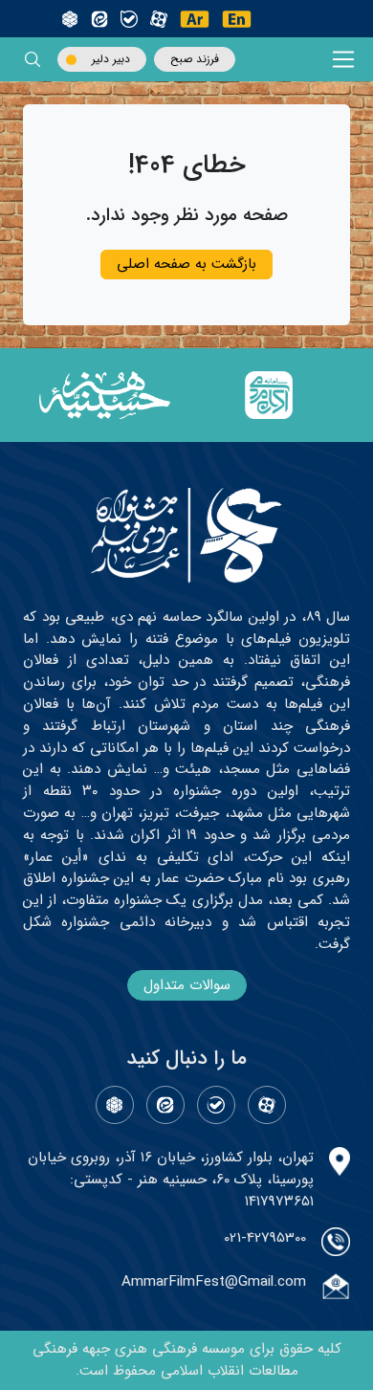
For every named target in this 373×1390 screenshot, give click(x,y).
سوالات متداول (186, 985)
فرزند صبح (194, 59)
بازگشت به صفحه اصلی (186, 264)
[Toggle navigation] (344, 60)
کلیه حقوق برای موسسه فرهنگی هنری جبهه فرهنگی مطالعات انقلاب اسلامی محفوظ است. (187, 1359)
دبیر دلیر (111, 59)
